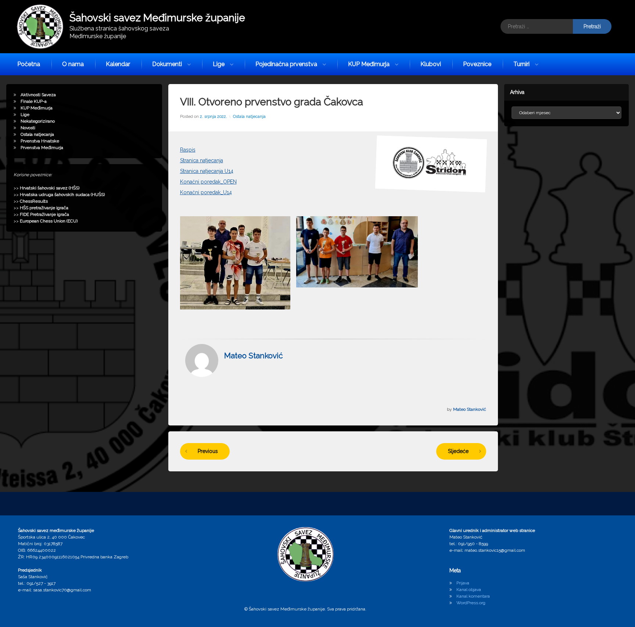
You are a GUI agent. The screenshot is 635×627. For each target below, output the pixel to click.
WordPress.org (470, 602)
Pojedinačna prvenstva (286, 64)
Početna (28, 64)
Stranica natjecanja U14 (206, 171)
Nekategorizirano (38, 121)
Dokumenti (167, 64)
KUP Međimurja (369, 64)
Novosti (28, 127)
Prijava (462, 583)
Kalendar (118, 64)
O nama (73, 64)
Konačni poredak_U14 (206, 192)
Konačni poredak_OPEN (208, 182)
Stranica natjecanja (201, 160)
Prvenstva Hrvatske (40, 141)
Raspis (187, 150)
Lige (219, 64)
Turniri (521, 64)
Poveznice (477, 64)
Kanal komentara (473, 596)
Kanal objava (468, 589)
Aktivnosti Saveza (38, 94)
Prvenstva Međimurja (42, 147)
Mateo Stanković (253, 355)
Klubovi (430, 64)
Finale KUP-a (34, 101)
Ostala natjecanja (249, 116)
